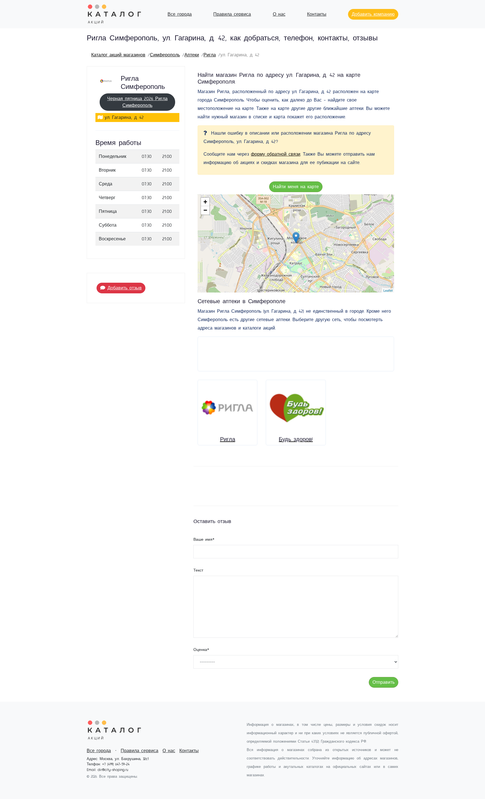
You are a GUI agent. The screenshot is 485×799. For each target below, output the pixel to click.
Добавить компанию (373, 14)
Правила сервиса (232, 14)
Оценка (201, 650)
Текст (198, 570)
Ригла (209, 55)
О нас (279, 14)
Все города (180, 14)
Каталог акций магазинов (118, 55)
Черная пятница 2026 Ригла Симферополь (137, 102)
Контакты (316, 14)
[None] (295, 237)
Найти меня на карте (296, 187)
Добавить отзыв (124, 288)
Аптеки (191, 55)
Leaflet (388, 290)
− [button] (205, 210)
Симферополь (165, 55)
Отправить (383, 682)
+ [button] (205, 201)
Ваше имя (203, 540)
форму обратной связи (275, 154)
